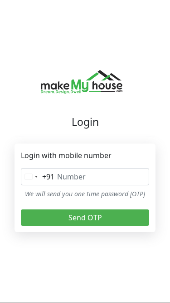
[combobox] (37, 177)
